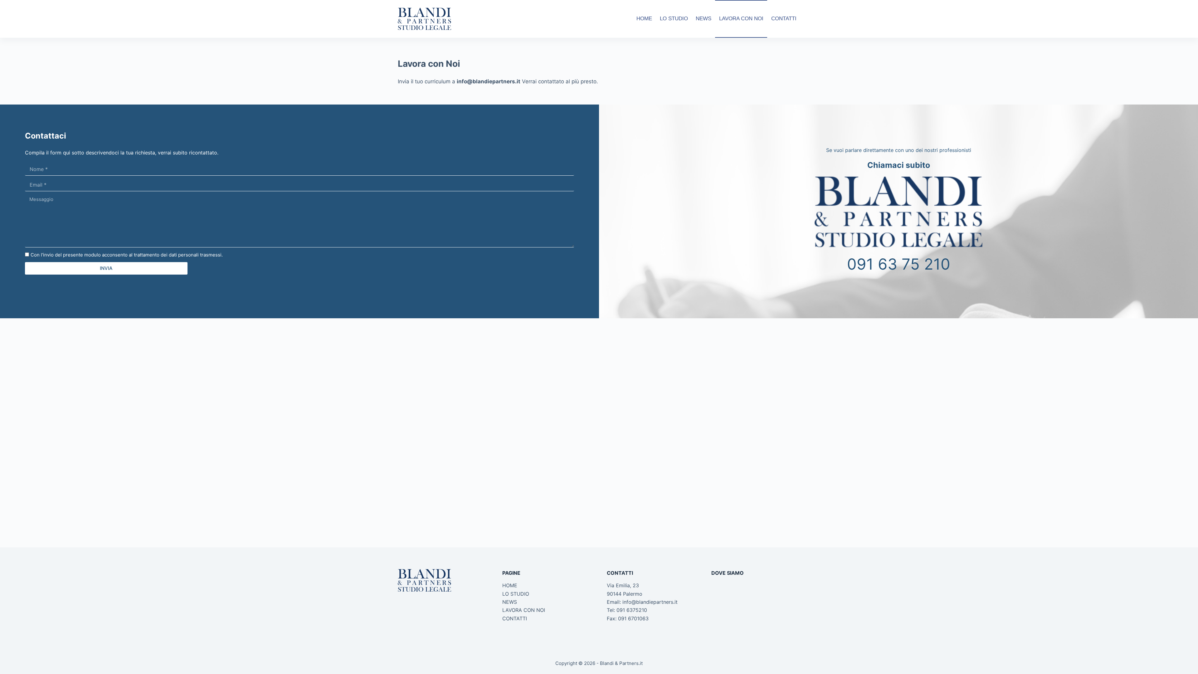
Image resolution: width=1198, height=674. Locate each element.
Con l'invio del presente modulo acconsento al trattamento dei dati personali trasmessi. (127, 255)
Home (644, 19)
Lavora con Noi (741, 19)
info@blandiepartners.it (650, 602)
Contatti (783, 19)
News (703, 19)
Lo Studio (674, 19)
